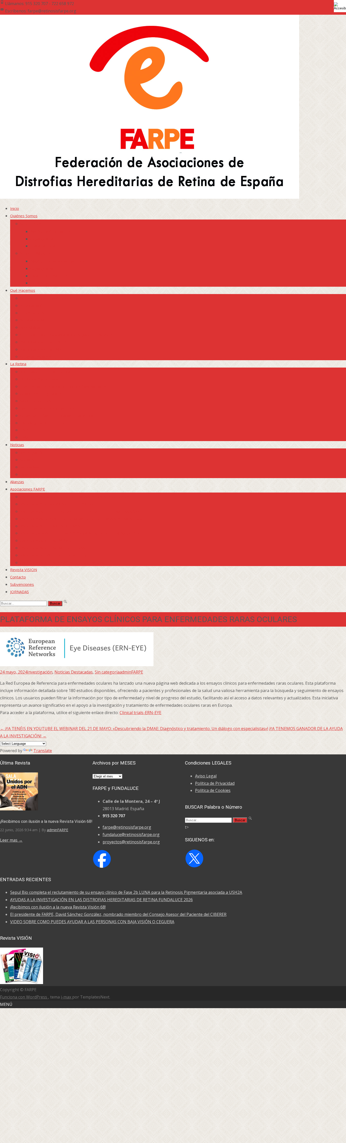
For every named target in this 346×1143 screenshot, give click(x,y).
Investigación (31, 452)
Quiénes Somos (23, 215)
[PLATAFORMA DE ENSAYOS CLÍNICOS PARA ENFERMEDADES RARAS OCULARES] (76, 664)
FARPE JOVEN (32, 312)
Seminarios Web (34, 319)
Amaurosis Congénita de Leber (47, 393)
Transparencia (42, 245)
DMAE (25, 437)
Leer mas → (11, 840)
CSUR (25, 429)
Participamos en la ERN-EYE (44, 341)
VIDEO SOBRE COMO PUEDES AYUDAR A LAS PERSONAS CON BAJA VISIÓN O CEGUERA (92, 921)
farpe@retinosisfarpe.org (127, 827)
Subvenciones (22, 584)
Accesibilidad (31, 327)
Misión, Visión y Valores (50, 231)
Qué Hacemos (22, 290)
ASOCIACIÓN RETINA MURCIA (46, 540)
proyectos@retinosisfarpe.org (131, 842)
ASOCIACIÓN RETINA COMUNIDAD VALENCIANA (62, 562)
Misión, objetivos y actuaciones (57, 261)
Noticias (17, 444)
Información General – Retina (45, 371)
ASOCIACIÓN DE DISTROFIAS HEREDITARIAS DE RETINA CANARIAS (79, 511)
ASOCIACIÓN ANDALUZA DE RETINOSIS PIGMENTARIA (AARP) (75, 496)
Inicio (14, 208)
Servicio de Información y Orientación (52, 298)
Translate (42, 750)
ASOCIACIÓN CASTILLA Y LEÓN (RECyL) (55, 555)
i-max (66, 997)
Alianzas (17, 481)
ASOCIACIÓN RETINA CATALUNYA (50, 526)
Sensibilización (32, 305)
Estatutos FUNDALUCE (50, 275)
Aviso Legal (206, 776)
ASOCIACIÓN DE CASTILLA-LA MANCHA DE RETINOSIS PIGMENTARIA (81, 518)
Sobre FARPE (31, 223)
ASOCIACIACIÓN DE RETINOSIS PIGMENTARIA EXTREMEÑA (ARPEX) (80, 533)
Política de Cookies (212, 790)
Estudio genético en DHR (42, 422)
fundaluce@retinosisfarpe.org (131, 834)
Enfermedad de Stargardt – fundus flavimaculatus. (63, 386)
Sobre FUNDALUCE (37, 253)
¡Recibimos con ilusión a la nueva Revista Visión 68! (46, 821)
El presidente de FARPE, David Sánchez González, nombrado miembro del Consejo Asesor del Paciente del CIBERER (118, 914)
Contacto (18, 576)
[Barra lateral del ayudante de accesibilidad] (340, 6)
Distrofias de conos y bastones (47, 408)
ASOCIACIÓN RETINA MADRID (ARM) (52, 547)
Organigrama (41, 238)
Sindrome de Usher (37, 400)
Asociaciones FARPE (27, 489)
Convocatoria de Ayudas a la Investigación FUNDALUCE (68, 334)
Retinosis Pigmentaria (39, 379)
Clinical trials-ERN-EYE (140, 712)
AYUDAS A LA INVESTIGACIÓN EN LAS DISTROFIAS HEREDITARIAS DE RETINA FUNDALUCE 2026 (101, 899)
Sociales (27, 459)
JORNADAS (19, 591)
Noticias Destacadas (73, 672)
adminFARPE (131, 672)
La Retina (18, 363)
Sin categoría (107, 672)
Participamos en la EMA (40, 349)
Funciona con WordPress (24, 997)
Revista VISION (23, 569)
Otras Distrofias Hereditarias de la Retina (56, 415)
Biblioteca (28, 474)
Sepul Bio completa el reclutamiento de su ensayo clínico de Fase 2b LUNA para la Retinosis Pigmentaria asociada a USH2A (126, 892)
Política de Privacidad (215, 783)
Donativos (39, 282)
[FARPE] (149, 197)
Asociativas (30, 466)
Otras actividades (35, 356)
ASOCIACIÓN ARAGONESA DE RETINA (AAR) (59, 503)
